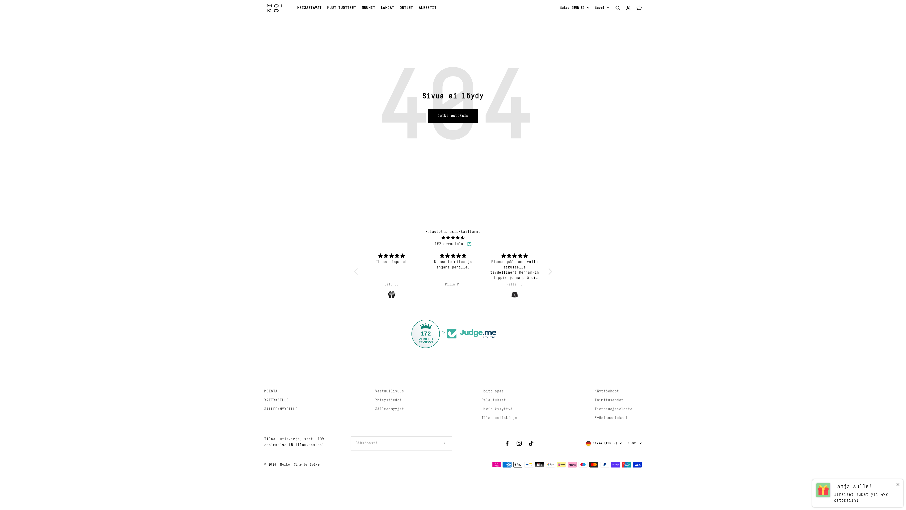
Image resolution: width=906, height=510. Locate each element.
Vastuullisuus (389, 391)
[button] (357, 271)
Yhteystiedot (388, 400)
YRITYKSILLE (276, 400)
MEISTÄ (270, 391)
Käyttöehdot (607, 391)
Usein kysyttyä (497, 409)
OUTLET (406, 8)
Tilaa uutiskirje (499, 418)
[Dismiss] (898, 485)
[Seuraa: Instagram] (519, 443)
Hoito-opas (493, 391)
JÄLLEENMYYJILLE (281, 409)
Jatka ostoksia (453, 116)
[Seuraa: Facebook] (507, 443)
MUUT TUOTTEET (341, 8)
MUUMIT (368, 8)
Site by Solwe (307, 464)
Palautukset (494, 400)
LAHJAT (387, 8)
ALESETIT (427, 8)
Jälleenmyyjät (389, 409)
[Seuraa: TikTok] (531, 443)
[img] (453, 238)
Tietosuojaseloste (613, 409)
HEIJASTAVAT (309, 8)
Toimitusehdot (609, 400)
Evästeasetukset (611, 418)
